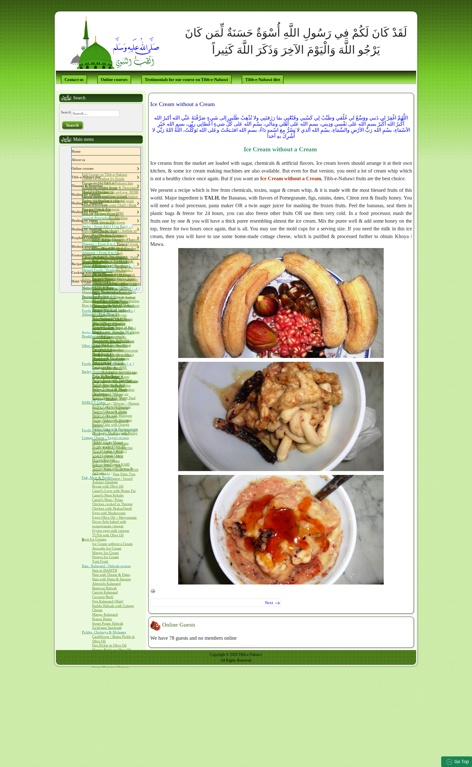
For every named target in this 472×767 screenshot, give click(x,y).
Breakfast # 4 (102, 354)
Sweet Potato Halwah (107, 623)
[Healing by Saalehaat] (104, 203)
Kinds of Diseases (95, 192)
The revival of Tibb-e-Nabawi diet (107, 183)
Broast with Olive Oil (107, 486)
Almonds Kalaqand (106, 583)
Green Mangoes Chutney (110, 667)
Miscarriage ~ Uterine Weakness (115, 332)
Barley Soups (91, 371)
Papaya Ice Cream (105, 557)
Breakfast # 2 (102, 345)
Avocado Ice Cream (106, 548)
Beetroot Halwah (104, 588)
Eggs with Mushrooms (109, 513)
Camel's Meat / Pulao (107, 500)
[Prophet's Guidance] (101, 238)
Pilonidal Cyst (102, 336)
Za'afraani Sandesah (107, 627)
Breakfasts (89, 336)
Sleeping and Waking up (110, 394)
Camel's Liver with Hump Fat (113, 491)
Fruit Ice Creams (94, 539)
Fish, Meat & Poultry (97, 477)
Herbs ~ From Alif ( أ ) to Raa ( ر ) (107, 226)
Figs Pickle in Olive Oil (109, 645)
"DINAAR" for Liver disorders (104, 265)
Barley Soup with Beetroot (111, 380)
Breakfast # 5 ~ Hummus (110, 358)
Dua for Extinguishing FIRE (103, 213)
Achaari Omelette (105, 482)
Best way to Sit (103, 222)
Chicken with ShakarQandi (112, 508)
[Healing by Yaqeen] (101, 194)
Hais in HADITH (104, 570)
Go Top (461, 761)
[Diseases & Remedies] (104, 186)
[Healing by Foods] (99, 212)
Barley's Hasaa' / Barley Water (114, 279)
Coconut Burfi (102, 597)
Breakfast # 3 (102, 349)
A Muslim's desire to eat (99, 187)
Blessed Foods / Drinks (99, 270)
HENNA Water (103, 288)
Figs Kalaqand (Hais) (107, 601)
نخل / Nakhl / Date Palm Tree (113, 474)
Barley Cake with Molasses (112, 420)
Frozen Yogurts (103, 460)
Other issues (91, 345)
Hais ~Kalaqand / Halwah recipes (106, 566)
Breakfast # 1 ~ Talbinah (110, 341)
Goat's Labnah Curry (107, 455)
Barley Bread (101, 274)
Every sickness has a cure (100, 200)
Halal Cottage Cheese (107, 442)
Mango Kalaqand (105, 614)
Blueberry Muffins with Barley (115, 433)
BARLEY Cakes (94, 402)
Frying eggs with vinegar (110, 530)
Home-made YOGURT (109, 447)
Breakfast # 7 (102, 367)
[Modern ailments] (98, 246)
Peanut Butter (102, 619)
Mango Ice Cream (105, 553)
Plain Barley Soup (105, 376)
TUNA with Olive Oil (108, 535)
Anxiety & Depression (108, 257)
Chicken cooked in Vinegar (112, 504)
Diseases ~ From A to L (99, 244)
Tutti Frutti (100, 561)
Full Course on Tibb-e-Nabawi (104, 174)
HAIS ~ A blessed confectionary (115, 283)
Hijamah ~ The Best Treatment (104, 235)
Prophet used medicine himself (104, 196)
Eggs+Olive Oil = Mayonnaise (114, 517)
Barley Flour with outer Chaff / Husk (109, 205)
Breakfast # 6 (102, 362)
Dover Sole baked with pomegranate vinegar (109, 524)
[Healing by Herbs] (99, 220)
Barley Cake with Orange (110, 424)
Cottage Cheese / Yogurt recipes (105, 438)
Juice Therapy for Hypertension (115, 301)
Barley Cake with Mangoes (112, 415)
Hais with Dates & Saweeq (111, 579)
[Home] (82, 151)
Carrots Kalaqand (105, 592)
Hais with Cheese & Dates (111, 574)
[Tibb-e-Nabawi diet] (102, 177)
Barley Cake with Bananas (111, 407)
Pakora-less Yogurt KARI (111, 464)
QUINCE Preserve (105, 314)
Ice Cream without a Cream (112, 544)
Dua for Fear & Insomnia (100, 209)
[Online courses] (95, 168)
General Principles (95, 218)
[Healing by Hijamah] (103, 229)
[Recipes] (84, 264)
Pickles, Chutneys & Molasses (104, 632)
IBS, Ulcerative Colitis (108, 323)
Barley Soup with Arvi (108, 385)
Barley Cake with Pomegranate (115, 429)
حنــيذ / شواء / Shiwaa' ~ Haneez (115, 403)
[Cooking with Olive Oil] (107, 272)
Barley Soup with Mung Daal (113, 398)
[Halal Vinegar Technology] (112, 281)
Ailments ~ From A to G (99, 252)
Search (66, 112)
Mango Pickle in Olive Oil (111, 650)
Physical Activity (104, 372)
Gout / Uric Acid (104, 310)
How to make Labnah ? (109, 451)
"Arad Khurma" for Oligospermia (106, 261)
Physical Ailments (95, 205)
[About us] (86, 160)
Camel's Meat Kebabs (108, 495)
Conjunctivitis (102, 248)
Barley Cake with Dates (109, 411)
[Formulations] (92, 255)
